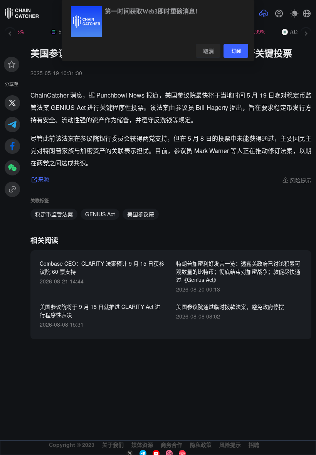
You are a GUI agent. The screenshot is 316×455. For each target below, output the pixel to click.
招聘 (254, 444)
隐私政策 (201, 444)
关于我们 (113, 444)
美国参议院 (140, 214)
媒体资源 (142, 444)
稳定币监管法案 (54, 214)
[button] (306, 13)
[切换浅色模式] (294, 13)
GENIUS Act (100, 214)
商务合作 (171, 444)
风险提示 (230, 444)
